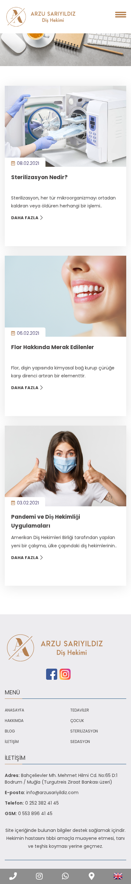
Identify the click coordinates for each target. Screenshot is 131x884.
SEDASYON (80, 741)
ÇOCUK (77, 720)
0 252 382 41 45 (42, 803)
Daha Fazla (25, 218)
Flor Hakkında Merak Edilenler (52, 347)
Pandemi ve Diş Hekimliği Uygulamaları (45, 521)
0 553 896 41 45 (35, 813)
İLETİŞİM (12, 741)
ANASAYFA (14, 710)
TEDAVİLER (79, 710)
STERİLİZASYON (84, 731)
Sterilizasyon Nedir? (39, 177)
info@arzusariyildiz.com (52, 792)
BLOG (10, 731)
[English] (118, 876)
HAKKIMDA (14, 720)
